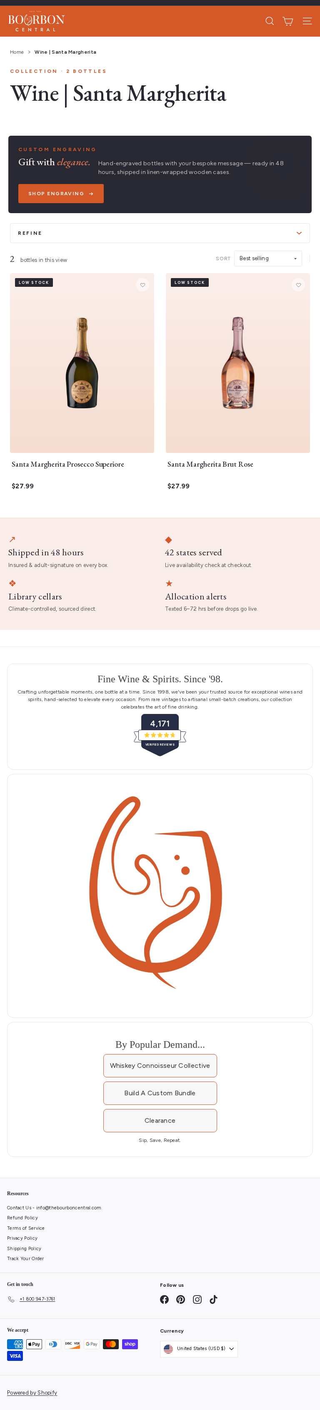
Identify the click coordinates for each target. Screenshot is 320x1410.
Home (17, 52)
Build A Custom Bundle (159, 1093)
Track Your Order (25, 1258)
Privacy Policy (22, 1238)
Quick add (78, 443)
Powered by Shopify (32, 1393)
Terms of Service (26, 1228)
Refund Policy (22, 1218)
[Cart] (288, 21)
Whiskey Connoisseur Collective (160, 1065)
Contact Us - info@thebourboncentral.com (54, 1208)
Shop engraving (56, 193)
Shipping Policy (24, 1248)
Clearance (160, 1120)
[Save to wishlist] (142, 284)
